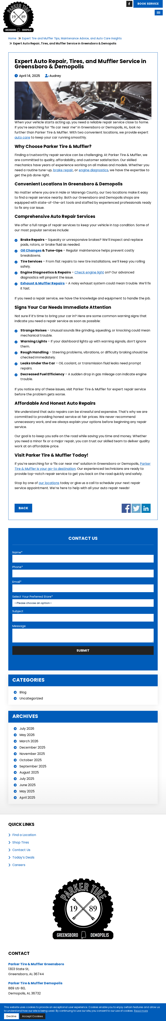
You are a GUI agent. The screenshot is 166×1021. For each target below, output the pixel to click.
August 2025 (29, 772)
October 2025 (30, 760)
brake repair (63, 170)
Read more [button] (141, 1010)
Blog (22, 692)
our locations (49, 483)
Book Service (148, 4)
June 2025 (27, 785)
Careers (18, 865)
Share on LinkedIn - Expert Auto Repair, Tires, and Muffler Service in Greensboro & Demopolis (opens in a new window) (146, 508)
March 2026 (28, 741)
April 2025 (27, 797)
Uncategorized (31, 698)
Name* (17, 552)
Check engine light (89, 272)
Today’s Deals (23, 857)
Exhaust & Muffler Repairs (42, 283)
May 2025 (27, 791)
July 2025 (26, 778)
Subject (17, 611)
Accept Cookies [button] (32, 1016)
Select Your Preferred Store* (32, 597)
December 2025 (32, 747)
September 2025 (32, 766)
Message (19, 626)
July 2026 (26, 728)
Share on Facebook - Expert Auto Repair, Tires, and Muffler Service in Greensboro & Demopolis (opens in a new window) (126, 508)
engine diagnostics (93, 170)
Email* (16, 582)
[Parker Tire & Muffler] (18, 4)
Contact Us (21, 850)
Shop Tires (20, 842)
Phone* (17, 567)
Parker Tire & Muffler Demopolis (35, 983)
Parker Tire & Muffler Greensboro (36, 964)
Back (23, 508)
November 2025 (32, 753)
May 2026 (27, 735)
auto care (22, 137)
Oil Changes (31, 250)
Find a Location (24, 835)
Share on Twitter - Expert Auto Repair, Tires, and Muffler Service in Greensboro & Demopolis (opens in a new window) (136, 508)
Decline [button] (11, 1016)
